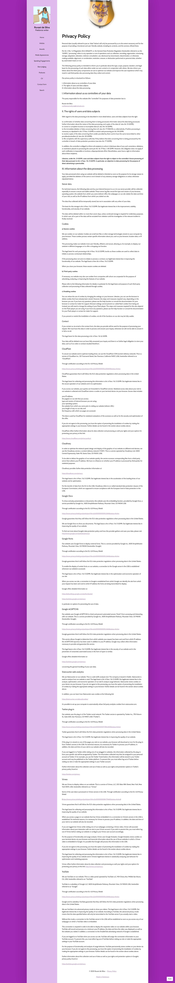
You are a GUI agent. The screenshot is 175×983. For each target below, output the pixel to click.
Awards (42, 49)
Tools (170, 979)
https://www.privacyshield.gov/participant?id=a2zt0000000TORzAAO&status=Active (91, 727)
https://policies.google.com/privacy (74, 599)
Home (42, 37)
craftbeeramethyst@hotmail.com (73, 106)
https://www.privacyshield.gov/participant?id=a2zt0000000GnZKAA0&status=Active (91, 369)
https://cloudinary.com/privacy (72, 473)
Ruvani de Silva (42, 27)
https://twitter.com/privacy (71, 774)
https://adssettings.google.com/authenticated (77, 594)
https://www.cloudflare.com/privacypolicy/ (76, 438)
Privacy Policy (111, 971)
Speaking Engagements (42, 61)
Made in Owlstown (102, 977)
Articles (41, 43)
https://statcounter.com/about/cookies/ (75, 699)
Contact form (41, 84)
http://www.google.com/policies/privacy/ (75, 534)
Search (42, 90)
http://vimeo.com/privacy (94, 867)
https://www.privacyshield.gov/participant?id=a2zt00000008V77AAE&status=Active (91, 799)
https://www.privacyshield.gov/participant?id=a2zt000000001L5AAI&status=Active (90, 513)
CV (42, 78)
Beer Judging (42, 67)
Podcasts (42, 73)
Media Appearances (42, 55)
